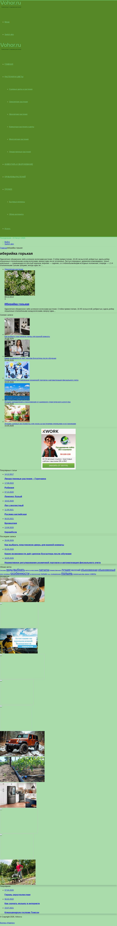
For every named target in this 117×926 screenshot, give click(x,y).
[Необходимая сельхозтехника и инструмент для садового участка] (18, 884)
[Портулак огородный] (19, 833)
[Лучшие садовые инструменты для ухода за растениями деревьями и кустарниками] (17, 422)
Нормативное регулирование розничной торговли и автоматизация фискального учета (41, 380)
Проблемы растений (15, 177)
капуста (28, 570)
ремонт (87, 574)
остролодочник (35, 574)
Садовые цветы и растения (20, 89)
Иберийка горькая (17, 304)
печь (49, 574)
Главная (3, 248)
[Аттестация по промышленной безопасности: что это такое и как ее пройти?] (19, 653)
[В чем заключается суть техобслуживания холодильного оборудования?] (18, 807)
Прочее (8, 189)
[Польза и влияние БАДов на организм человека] (22, 679)
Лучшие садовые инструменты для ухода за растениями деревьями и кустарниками (40, 424)
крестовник (34, 570)
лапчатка (44, 569)
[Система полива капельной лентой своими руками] (22, 781)
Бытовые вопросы (17, 202)
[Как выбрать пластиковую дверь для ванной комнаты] (17, 334)
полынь (67, 573)
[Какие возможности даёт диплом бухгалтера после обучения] (17, 356)
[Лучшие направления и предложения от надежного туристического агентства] (17, 400)
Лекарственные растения (20, 152)
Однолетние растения (18, 102)
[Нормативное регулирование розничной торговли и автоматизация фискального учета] (17, 378)
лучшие (66, 569)
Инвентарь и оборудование (19, 164)
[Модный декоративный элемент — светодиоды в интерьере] (19, 627)
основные (7, 574)
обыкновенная (89, 569)
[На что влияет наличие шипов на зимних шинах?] (22, 756)
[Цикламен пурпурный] (16, 858)
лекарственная (55, 570)
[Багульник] (16, 704)
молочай (75, 570)
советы (93, 574)
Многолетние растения (19, 139)
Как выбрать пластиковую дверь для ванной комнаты (27, 336)
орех (1, 574)
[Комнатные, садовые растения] (10, 8)
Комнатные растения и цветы (21, 127)
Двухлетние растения (18, 114)
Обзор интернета (16, 214)
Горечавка (3, 570)
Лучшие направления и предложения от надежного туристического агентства (37, 402)
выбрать (19, 569)
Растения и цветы (14, 77)
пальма (44, 574)
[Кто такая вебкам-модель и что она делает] (22, 601)
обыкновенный (106, 569)
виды (9, 569)
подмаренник (56, 574)
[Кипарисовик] (15, 730)
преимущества (78, 574)
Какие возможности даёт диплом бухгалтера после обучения (30, 358)
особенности (19, 573)
